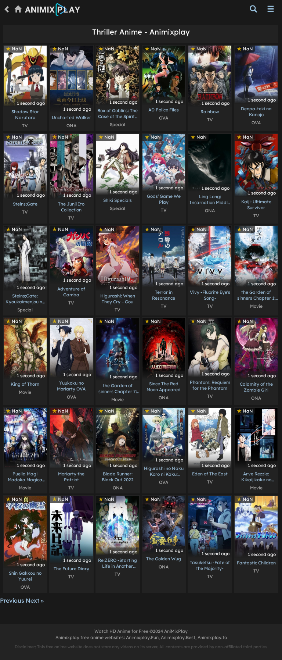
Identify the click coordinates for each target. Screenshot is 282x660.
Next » (35, 600)
